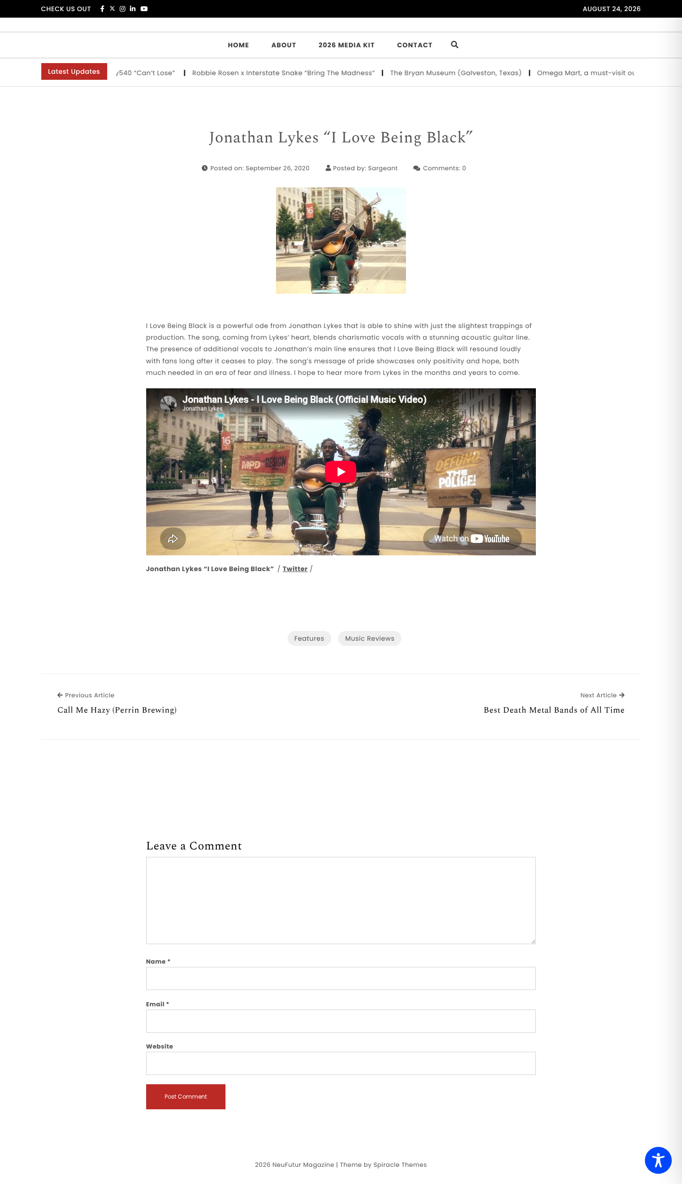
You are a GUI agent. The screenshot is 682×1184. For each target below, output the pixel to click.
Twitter (295, 568)
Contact (415, 45)
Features (309, 638)
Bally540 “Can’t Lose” (120, 72)
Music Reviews (369, 638)
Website (159, 1046)
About (283, 45)
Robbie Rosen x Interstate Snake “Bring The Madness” (264, 72)
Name (158, 961)
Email (158, 1004)
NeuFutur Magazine (303, 1164)
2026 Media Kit (347, 45)
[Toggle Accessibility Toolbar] (658, 1160)
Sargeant (383, 168)
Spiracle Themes (400, 1164)
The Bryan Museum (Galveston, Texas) (437, 72)
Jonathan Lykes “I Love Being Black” (341, 138)
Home (238, 45)
